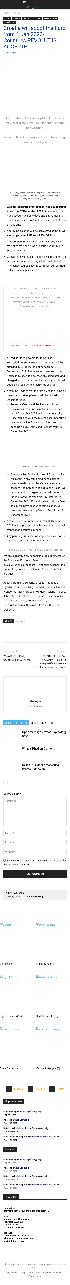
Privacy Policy (35, 1276)
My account (12, 1272)
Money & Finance (50, 18)
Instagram (41, 1089)
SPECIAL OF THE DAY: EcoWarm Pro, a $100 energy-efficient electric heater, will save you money (51, 662)
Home (6, 12)
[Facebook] (6, 60)
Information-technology (32, 18)
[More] (38, 60)
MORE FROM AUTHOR (42, 723)
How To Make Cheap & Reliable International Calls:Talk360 (31, 1136)
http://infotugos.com (35, 706)
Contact (47, 1272)
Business (16, 18)
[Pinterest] (22, 60)
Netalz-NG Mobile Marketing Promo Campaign (26, 1128)
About (38, 1272)
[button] (65, 4)
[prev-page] (5, 782)
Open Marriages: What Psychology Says (22, 1111)
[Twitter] (14, 60)
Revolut (19, 620)
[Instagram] (30, 1089)
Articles (16, 12)
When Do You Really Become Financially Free (16, 658)
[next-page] (11, 782)
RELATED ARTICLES (16, 723)
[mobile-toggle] (5, 4)
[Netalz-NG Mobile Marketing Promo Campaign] (11, 769)
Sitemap (57, 1272)
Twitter (60, 1089)
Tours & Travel (9, 22)
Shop (22, 1272)
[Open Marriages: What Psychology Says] (11, 736)
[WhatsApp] (30, 60)
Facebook (19, 1089)
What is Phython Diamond (38, 748)
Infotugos (11, 52)
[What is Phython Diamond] (11, 752)
